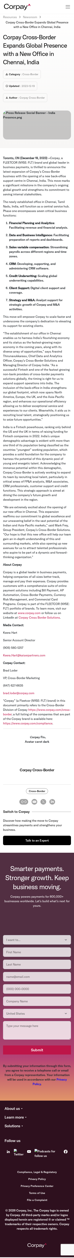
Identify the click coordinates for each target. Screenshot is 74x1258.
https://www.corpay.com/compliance (27, 723)
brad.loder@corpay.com (18, 693)
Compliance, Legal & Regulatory (37, 1172)
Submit (37, 1050)
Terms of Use (37, 1193)
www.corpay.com (29, 613)
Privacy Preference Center (37, 1186)
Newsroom (30, 17)
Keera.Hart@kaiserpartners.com (24, 655)
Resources (10, 17)
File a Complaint (37, 1200)
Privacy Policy (37, 1179)
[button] (37, 1109)
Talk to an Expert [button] (37, 840)
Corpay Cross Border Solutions (39, 617)
